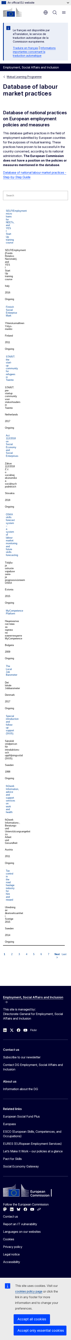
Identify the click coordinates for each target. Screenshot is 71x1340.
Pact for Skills (12, 1159)
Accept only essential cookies (40, 1330)
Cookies (8, 1239)
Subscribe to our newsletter (22, 1057)
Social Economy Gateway (21, 1166)
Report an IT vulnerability (20, 1224)
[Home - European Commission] (12, 12)
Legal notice (11, 1254)
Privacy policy (12, 1247)
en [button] (45, 12)
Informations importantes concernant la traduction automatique (34, 51)
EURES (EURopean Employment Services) (32, 1144)
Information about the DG (20, 1089)
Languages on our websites (22, 1232)
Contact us (10, 1216)
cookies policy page (28, 1291)
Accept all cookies (31, 1319)
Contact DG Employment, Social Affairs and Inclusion (33, 1067)
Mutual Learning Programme (24, 76)
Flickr (33, 1030)
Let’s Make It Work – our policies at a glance (33, 1151)
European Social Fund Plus (21, 1116)
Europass (9, 1124)
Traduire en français (25, 48)
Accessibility (11, 1262)
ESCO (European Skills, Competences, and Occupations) (32, 1134)
